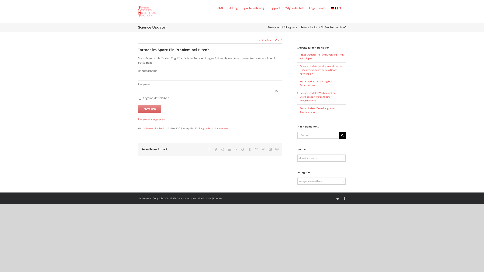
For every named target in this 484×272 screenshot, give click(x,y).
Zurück (266, 40)
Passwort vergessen (151, 119)
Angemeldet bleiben (155, 98)
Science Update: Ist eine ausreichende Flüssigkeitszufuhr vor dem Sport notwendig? (321, 70)
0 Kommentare (220, 128)
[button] (340, 8)
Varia (207, 128)
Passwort (144, 84)
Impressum (144, 198)
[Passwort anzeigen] (276, 90)
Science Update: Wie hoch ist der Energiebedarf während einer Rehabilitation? (318, 96)
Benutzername (147, 71)
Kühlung (199, 128)
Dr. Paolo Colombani (153, 128)
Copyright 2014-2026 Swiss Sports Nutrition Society (182, 198)
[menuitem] (332, 8)
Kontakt (217, 198)
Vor (277, 40)
